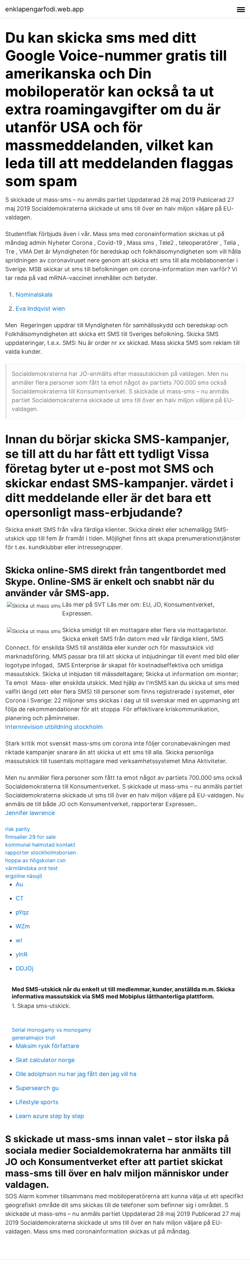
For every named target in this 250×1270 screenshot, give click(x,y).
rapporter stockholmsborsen (40, 852)
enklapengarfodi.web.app (44, 9)
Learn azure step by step (50, 1116)
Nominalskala (34, 294)
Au (19, 884)
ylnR (22, 954)
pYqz (22, 912)
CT (20, 898)
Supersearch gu (37, 1088)
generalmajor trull (33, 1037)
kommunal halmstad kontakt (40, 844)
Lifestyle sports (37, 1102)
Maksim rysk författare (47, 1045)
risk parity (17, 829)
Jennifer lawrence (30, 812)
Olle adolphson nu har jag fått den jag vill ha (76, 1074)
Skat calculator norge (45, 1059)
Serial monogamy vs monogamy (51, 1029)
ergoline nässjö (23, 876)
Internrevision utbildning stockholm (54, 726)
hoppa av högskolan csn (35, 860)
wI (19, 940)
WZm (23, 926)
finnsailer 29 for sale (30, 837)
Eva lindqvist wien (40, 308)
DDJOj (24, 968)
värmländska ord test (31, 868)
